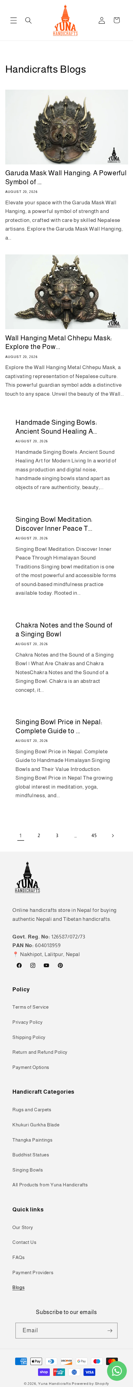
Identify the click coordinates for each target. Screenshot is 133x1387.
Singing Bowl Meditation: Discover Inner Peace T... (53, 524)
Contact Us (24, 1242)
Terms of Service (30, 1007)
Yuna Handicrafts (54, 1383)
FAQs (18, 1257)
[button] (13, 20)
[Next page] (112, 835)
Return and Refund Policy (39, 1052)
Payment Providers (32, 1272)
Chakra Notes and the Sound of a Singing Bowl (64, 629)
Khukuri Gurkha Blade (35, 1124)
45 (94, 835)
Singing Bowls (27, 1169)
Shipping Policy (28, 1037)
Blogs (18, 1287)
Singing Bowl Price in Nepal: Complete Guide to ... (58, 726)
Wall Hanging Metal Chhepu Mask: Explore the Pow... (58, 342)
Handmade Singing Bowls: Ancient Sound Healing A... (56, 427)
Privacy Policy (27, 1022)
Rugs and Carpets (31, 1109)
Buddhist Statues (30, 1154)
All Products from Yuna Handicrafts (50, 1184)
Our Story (22, 1227)
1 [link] (20, 835)
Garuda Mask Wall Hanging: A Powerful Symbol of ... (66, 177)
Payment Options (30, 1067)
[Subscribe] (109, 1331)
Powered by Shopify (90, 1383)
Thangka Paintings (32, 1139)
